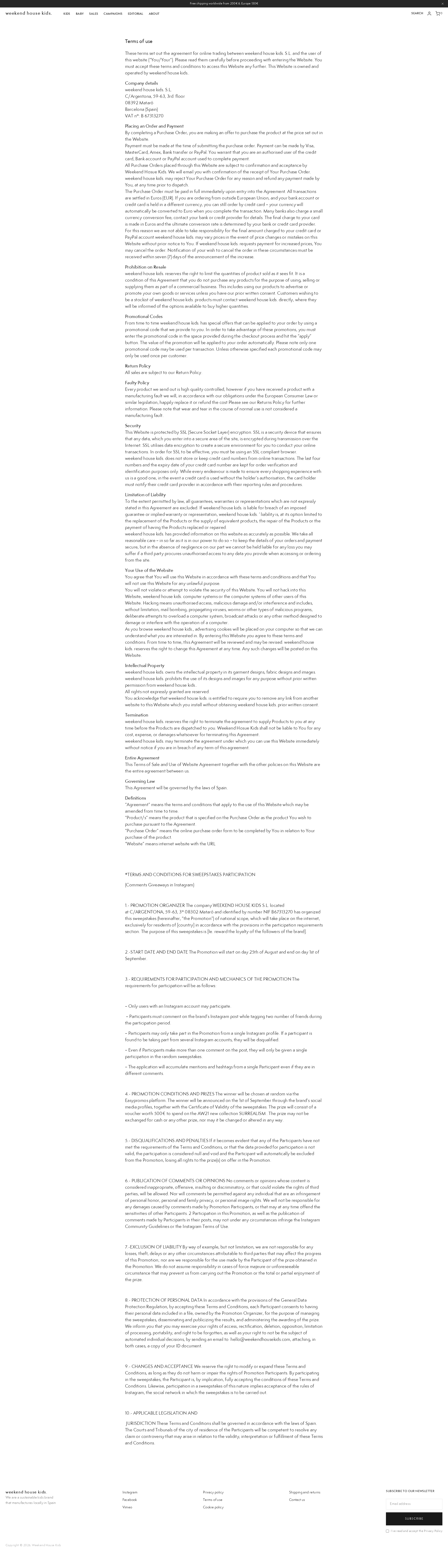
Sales (93, 13)
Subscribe (414, 1518)
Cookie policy (213, 1507)
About (154, 13)
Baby (80, 13)
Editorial (135, 13)
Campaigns (113, 13)
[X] (442, 3)
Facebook (129, 1500)
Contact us (297, 1500)
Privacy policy (213, 1492)
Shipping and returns (305, 1492)
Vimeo (127, 1507)
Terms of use (213, 1500)
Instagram (130, 1492)
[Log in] (429, 13)
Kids (66, 13)
